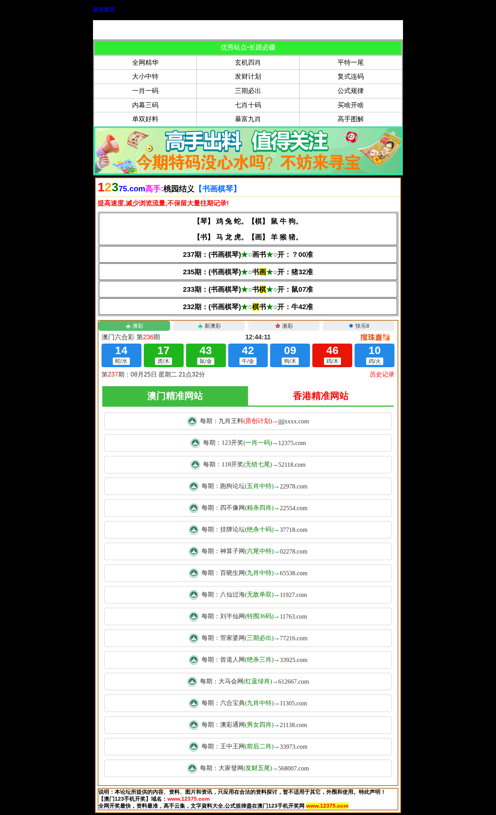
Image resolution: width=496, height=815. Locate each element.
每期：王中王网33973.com (254, 746)
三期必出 (248, 91)
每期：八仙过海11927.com (254, 594)
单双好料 (145, 119)
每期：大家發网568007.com (254, 768)
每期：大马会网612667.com (254, 681)
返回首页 (104, 9)
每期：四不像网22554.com (254, 507)
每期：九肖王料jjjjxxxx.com (254, 421)
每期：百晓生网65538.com (254, 572)
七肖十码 (248, 105)
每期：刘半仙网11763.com (254, 616)
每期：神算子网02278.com (254, 551)
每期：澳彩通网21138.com (254, 724)
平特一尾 (351, 62)
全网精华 (145, 62)
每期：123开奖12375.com (254, 442)
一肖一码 (145, 91)
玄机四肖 (248, 62)
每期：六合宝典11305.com (254, 703)
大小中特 (145, 76)
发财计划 (248, 76)
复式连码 (351, 76)
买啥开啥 (351, 105)
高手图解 (351, 119)
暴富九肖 (248, 119)
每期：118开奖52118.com (254, 464)
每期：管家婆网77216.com (254, 637)
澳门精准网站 (175, 395)
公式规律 (351, 91)
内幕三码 (145, 105)
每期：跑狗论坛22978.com (254, 486)
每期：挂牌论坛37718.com (254, 529)
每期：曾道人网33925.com (254, 659)
